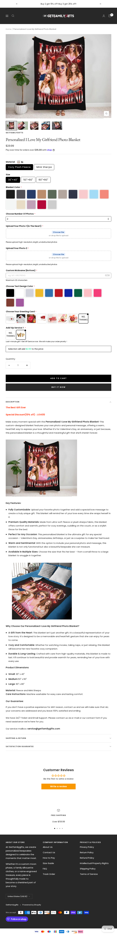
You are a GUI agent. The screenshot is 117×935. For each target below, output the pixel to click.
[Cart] (109, 16)
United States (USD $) (17, 896)
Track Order (49, 874)
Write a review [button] (58, 786)
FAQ (45, 868)
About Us (48, 847)
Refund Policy (87, 857)
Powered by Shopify (31, 904)
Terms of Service (89, 874)
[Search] (13, 16)
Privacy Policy (87, 847)
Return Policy (86, 852)
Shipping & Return (16, 738)
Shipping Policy (87, 868)
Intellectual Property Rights (94, 863)
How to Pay (49, 857)
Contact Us (49, 852)
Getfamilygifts (14, 132)
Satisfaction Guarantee (20, 746)
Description (12, 402)
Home (8, 29)
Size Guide (48, 863)
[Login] (103, 16)
